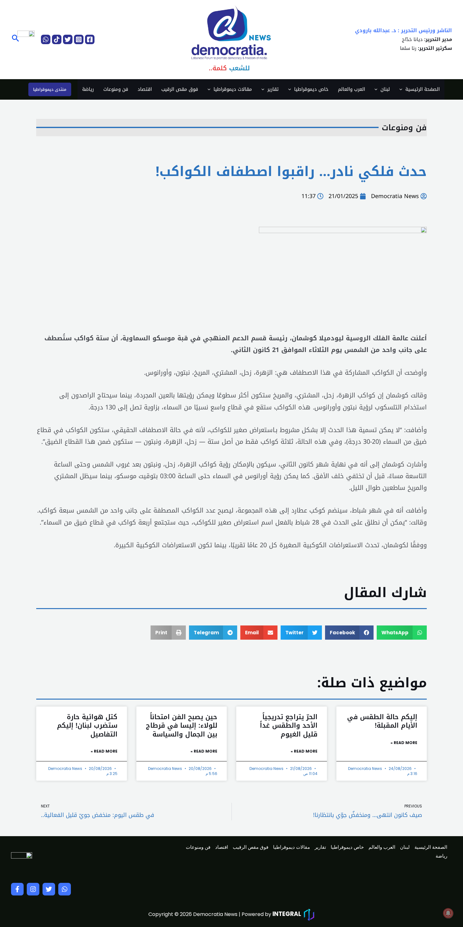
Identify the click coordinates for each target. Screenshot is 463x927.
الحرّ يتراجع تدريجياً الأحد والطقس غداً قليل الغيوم (288, 726)
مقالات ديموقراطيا (233, 89)
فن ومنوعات (115, 89)
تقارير (273, 89)
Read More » (404, 742)
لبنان (385, 89)
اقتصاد (145, 89)
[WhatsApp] (45, 39)
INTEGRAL (286, 914)
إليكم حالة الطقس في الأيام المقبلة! (382, 721)
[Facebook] (89, 39)
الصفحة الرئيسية (422, 89)
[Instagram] (78, 39)
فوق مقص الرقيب (179, 89)
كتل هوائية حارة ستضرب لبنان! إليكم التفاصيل (87, 726)
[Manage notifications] (448, 913)
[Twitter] (67, 39)
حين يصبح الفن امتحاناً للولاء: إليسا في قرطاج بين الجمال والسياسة (181, 726)
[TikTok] (56, 39)
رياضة (88, 89)
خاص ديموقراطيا (311, 89)
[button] (15, 39)
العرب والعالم (351, 89)
